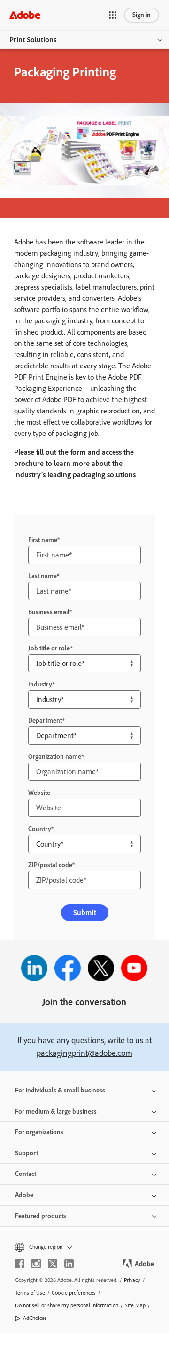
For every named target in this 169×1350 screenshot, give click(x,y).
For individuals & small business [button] (60, 1090)
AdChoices (35, 1318)
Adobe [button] (24, 1195)
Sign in (141, 15)
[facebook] (19, 1263)
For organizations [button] (39, 1132)
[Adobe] (25, 15)
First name (42, 540)
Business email (48, 612)
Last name (42, 576)
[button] (112, 15)
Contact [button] (25, 1174)
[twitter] (52, 1263)
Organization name (54, 757)
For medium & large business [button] (56, 1111)
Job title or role (49, 648)
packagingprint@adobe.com (84, 1053)
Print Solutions (32, 39)
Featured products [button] (40, 1216)
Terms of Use (30, 1292)
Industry (40, 684)
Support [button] (26, 1153)
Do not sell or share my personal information (66, 1305)
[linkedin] (69, 1263)
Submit (84, 912)
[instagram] (36, 1263)
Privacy (132, 1280)
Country (39, 829)
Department (45, 721)
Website (39, 793)
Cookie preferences (74, 1292)
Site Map (135, 1305)
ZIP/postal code (50, 865)
